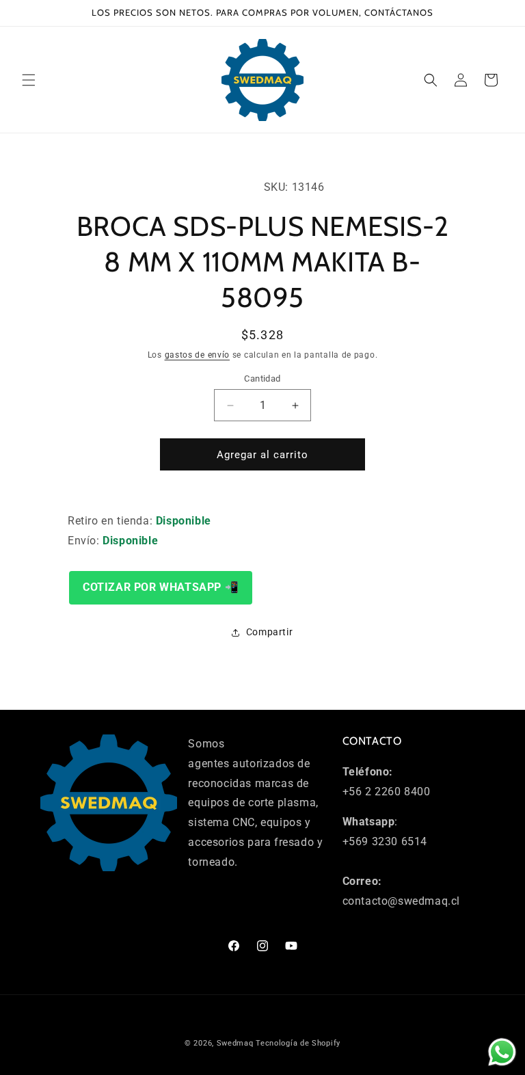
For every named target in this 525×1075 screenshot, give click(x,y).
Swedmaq (235, 1043)
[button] (29, 80)
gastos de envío (197, 355)
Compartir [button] (269, 631)
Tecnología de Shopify (298, 1043)
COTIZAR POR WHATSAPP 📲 (161, 587)
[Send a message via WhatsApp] (502, 1052)
